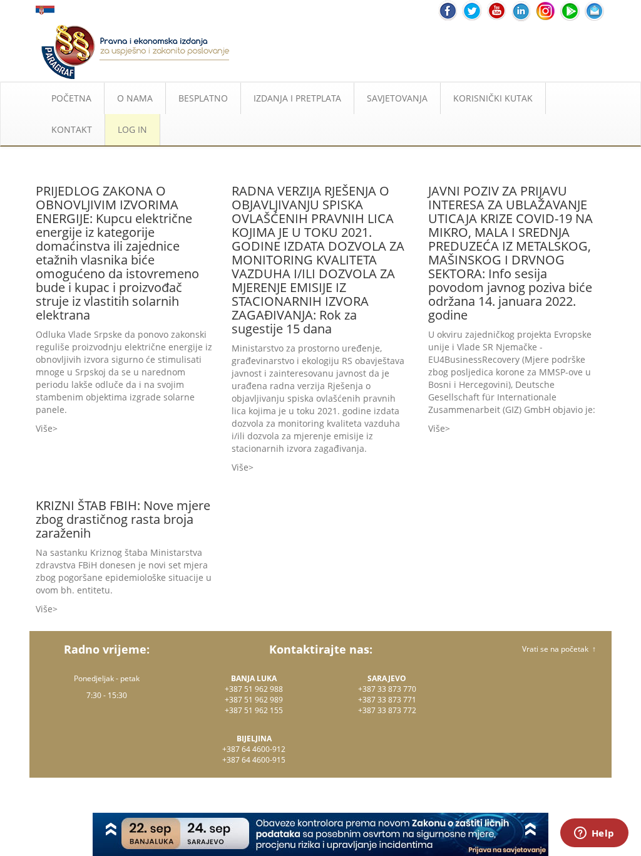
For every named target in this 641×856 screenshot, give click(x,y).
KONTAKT (71, 129)
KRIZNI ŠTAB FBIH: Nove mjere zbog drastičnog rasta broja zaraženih (123, 519)
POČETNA (71, 98)
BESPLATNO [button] (203, 98)
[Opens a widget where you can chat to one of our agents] (594, 834)
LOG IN (132, 129)
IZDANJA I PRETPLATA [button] (297, 98)
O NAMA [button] (135, 98)
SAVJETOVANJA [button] (397, 98)
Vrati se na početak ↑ (559, 649)
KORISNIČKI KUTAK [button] (493, 98)
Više (44, 428)
